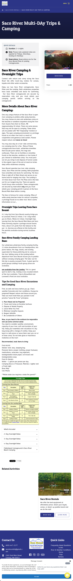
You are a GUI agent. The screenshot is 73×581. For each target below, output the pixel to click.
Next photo (69, 66)
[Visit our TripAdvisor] (43, 555)
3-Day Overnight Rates (12, 439)
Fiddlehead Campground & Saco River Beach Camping (18, 449)
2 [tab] (65, 53)
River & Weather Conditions (61, 550)
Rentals (61, 557)
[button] (70, 561)
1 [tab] (51, 53)
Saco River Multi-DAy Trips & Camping (36, 10)
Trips (61, 554)
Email (19, 461)
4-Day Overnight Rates (12, 444)
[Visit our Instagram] (38, 555)
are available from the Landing (13, 269)
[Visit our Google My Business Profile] (34, 555)
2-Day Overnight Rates (12, 434)
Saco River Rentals (12, 10)
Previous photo (63, 66)
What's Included (9, 429)
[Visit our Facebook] (30, 555)
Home (61, 552)
